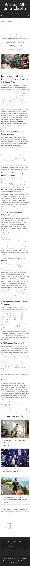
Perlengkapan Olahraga (7, 511)
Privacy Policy (15, 544)
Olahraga (9, 21)
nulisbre (20, 49)
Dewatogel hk (8, 526)
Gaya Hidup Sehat (11, 509)
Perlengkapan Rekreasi (20, 511)
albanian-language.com (7, 85)
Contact (10, 541)
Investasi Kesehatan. (21, 509)
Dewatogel (8, 523)
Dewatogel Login (9, 528)
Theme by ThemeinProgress (10, 560)
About (4, 541)
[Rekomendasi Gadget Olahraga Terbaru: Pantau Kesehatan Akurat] (15, 486)
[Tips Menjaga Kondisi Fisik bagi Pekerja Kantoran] (15, 429)
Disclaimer (23, 541)
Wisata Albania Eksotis (15, 7)
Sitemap (16, 541)
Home (3, 21)
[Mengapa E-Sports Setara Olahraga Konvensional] (15, 458)
